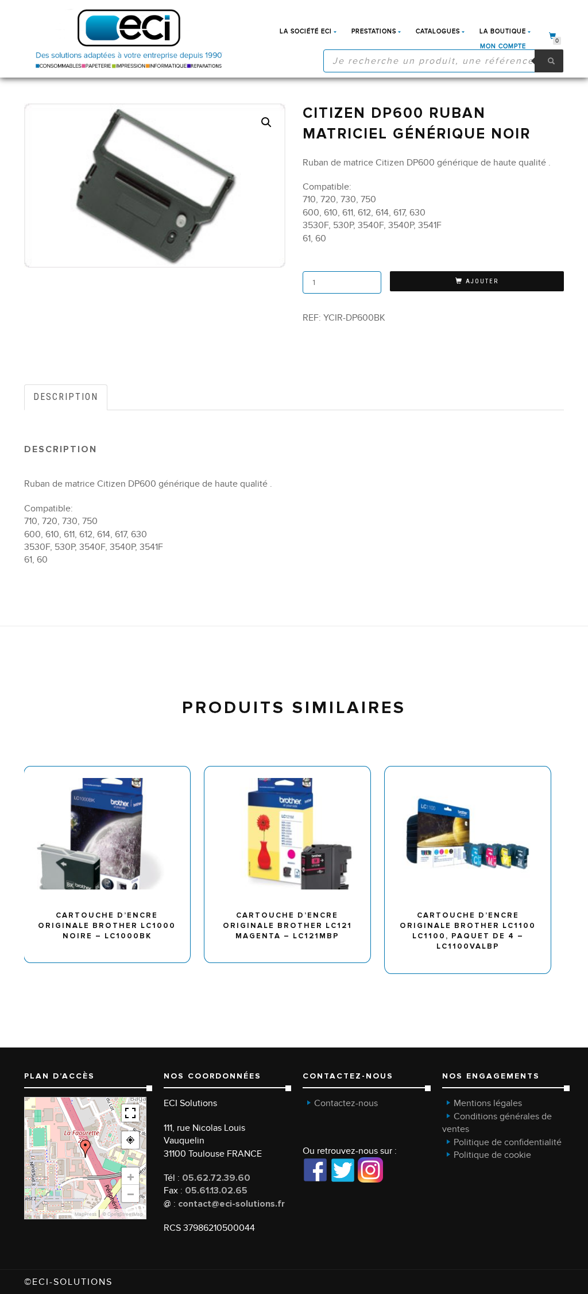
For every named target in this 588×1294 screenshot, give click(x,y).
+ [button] (130, 1176)
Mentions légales (488, 1103)
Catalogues (438, 31)
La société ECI (306, 31)
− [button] (130, 1193)
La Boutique (502, 31)
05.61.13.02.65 (216, 1190)
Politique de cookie (492, 1155)
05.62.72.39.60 (216, 1178)
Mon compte (503, 46)
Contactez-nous (346, 1103)
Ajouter (482, 281)
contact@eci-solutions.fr (231, 1204)
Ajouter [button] (112, 771)
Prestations (373, 31)
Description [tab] (65, 396)
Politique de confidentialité (508, 1142)
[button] (266, 122)
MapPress (85, 1214)
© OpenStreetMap (122, 1214)
